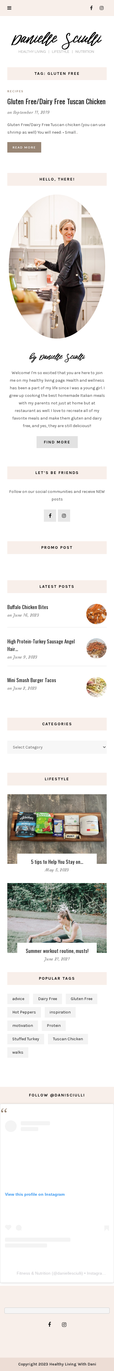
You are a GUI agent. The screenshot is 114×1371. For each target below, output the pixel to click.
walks (17, 1052)
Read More (24, 147)
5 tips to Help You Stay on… (57, 861)
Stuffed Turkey (25, 1038)
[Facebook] (89, 8)
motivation (22, 1025)
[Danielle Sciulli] (57, 40)
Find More (57, 442)
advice (18, 998)
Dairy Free (47, 998)
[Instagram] (100, 8)
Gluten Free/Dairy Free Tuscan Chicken (56, 101)
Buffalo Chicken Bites (27, 607)
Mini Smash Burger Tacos (31, 680)
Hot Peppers (24, 1012)
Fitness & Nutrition (34, 1273)
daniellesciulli (69, 1273)
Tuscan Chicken (68, 1038)
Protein (54, 1025)
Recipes (15, 91)
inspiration (60, 1012)
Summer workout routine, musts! (57, 950)
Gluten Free (81, 998)
